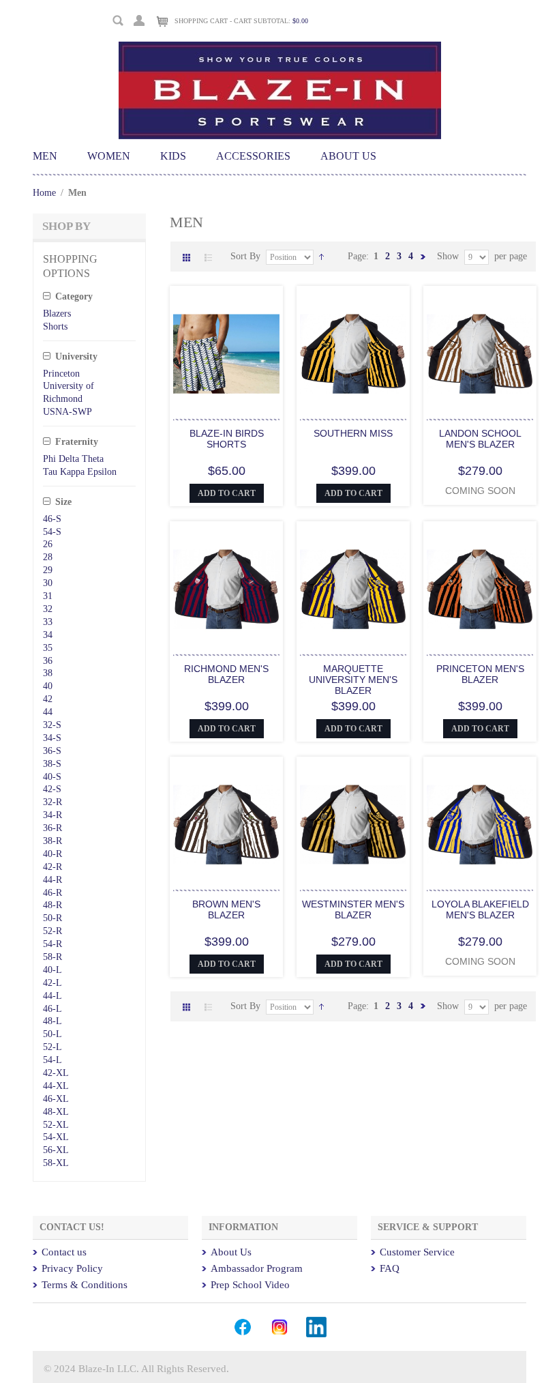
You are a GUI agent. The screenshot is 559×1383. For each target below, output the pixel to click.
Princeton (61, 373)
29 (47, 570)
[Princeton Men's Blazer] (480, 590)
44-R (52, 880)
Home (44, 193)
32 (47, 609)
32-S (52, 725)
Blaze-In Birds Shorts (227, 439)
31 (47, 596)
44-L (52, 996)
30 (47, 583)
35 (47, 648)
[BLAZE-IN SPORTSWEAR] (280, 47)
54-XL (56, 1137)
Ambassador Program (257, 1268)
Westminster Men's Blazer (353, 909)
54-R (52, 944)
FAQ (389, 1268)
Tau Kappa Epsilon (80, 472)
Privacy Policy (72, 1268)
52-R (52, 931)
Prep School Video (250, 1284)
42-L (52, 983)
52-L (52, 1047)
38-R (52, 841)
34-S (52, 738)
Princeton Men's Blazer (480, 674)
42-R (52, 867)
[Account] (139, 19)
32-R (52, 802)
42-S (52, 789)
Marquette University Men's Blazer (353, 679)
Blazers (57, 313)
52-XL (56, 1125)
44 (47, 712)
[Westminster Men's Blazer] (353, 826)
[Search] (118, 21)
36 (47, 661)
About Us (231, 1252)
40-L (52, 970)
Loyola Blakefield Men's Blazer (480, 909)
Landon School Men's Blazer (480, 439)
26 (47, 544)
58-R (52, 957)
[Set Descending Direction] (321, 256)
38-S (52, 764)
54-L (52, 1060)
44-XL (56, 1086)
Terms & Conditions (84, 1284)
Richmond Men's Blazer (226, 674)
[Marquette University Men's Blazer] (353, 590)
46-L (52, 1009)
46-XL (56, 1099)
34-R (52, 815)
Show (448, 256)
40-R (52, 854)
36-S (52, 751)
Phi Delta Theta (73, 459)
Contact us (64, 1252)
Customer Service (417, 1252)
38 (47, 673)
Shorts (55, 326)
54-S (52, 532)
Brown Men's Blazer (226, 909)
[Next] (422, 256)
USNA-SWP (67, 412)
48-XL (56, 1112)
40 (47, 686)
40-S (52, 777)
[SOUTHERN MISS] (353, 355)
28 (47, 557)
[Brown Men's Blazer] (226, 826)
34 (47, 635)
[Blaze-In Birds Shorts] (226, 355)
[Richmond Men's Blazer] (226, 590)
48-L (52, 1021)
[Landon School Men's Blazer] (480, 355)
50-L (52, 1034)
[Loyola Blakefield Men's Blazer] (480, 826)
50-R (52, 918)
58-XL (56, 1163)
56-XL (56, 1150)
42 (47, 699)
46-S (52, 519)
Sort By (245, 256)
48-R (52, 905)
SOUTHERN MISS (353, 433)
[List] (208, 258)
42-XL (56, 1073)
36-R (52, 828)
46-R (52, 893)
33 (47, 622)
